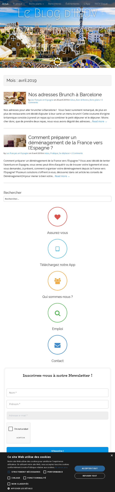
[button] (39, 488)
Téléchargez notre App (57, 265)
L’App (87, 3)
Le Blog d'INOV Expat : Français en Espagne (57, 30)
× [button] (112, 455)
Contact (58, 361)
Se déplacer (64, 153)
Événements (72, 3)
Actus (5, 3)
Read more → (99, 121)
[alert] (57, 472)
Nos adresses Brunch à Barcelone (65, 94)
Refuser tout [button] (90, 475)
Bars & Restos (82, 99)
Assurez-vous (57, 233)
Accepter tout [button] (90, 468)
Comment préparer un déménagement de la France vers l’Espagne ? (65, 143)
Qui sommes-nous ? (57, 297)
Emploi (57, 329)
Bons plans (35, 3)
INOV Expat (101, 3)
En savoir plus (61, 467)
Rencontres (54, 3)
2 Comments (77, 153)
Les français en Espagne (42, 99)
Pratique (18, 3)
